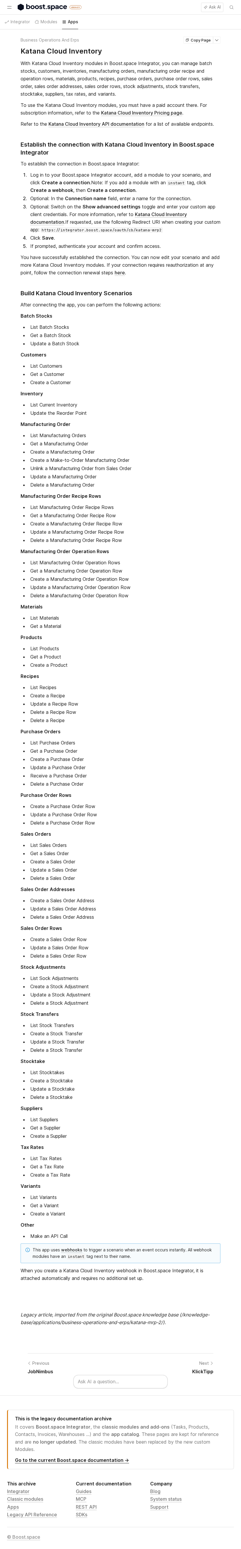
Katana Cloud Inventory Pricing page (141, 113)
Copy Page (201, 40)
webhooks (71, 1249)
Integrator (18, 1491)
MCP (81, 1499)
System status (166, 1499)
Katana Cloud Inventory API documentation (96, 124)
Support (159, 1507)
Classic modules (25, 1499)
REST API (86, 1507)
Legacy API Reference (32, 1514)
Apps (13, 1507)
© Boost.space (23, 1537)
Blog (155, 1491)
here (120, 273)
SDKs (81, 1514)
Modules (49, 21)
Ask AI (215, 6)
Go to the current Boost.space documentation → (72, 1460)
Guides (83, 1491)
